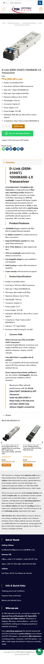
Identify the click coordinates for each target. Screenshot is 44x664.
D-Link (9, 146)
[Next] (42, 447)
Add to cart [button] (6, 465)
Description (10, 162)
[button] (3, 9)
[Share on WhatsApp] (3, 149)
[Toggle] (4, 162)
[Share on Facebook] (7, 149)
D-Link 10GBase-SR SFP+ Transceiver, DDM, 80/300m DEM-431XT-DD (32, 448)
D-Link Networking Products (29, 23)
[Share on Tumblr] (22, 149)
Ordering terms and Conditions (13, 591)
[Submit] (40, 3)
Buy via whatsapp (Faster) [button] (19, 133)
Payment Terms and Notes (11, 596)
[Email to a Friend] (14, 149)
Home (4, 23)
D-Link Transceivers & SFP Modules (28, 24)
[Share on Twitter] (11, 149)
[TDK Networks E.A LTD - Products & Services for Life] (22, 9)
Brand (8, 415)
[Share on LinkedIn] (18, 149)
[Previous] (1, 447)
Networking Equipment (14, 23)
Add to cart (18, 126)
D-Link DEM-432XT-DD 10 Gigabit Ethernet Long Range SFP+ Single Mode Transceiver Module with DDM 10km (11, 450)
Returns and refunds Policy (11, 600)
